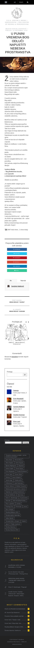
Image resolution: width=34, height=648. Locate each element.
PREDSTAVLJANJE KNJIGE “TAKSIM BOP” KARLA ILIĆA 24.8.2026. (16, 580)
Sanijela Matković (19, 407)
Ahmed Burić (18, 459)
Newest (8, 386)
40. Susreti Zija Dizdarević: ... (13, 612)
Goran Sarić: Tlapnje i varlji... (13, 619)
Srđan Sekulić (10, 518)
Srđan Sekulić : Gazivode (17, 310)
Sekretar (16, 390)
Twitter (17, 253)
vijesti (7, 524)
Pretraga (9, 371)
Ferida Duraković (22, 471)
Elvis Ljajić (16, 421)
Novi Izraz (20, 495)
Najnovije (23, 280)
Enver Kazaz (19, 468)
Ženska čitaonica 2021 (12, 530)
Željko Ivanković (15, 524)
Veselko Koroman (19, 415)
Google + (17, 262)
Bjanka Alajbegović (11, 465)
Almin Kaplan (9, 462)
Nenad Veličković (10, 495)
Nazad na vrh (16, 644)
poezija (19, 503)
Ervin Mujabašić (18, 398)
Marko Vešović (10, 486)
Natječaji (8, 492)
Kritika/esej (9, 483)
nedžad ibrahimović (18, 492)
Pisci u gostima (10, 503)
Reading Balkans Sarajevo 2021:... (14, 627)
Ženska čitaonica (10, 527)
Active (11, 386)
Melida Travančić (21, 486)
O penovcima (24, 497)
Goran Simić (18, 474)
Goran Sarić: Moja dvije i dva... (13, 623)
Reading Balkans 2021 (12, 512)
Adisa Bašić (9, 459)
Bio (11, 280)
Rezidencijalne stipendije (13, 515)
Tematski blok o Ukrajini (12, 521)
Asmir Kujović (19, 462)
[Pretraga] (25, 374)
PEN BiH (8, 500)
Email (17, 270)
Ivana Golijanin (16, 477)
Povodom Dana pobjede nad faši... (14, 616)
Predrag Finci (9, 506)
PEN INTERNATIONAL (19, 500)
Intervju (8, 477)
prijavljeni (15, 357)
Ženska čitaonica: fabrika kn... (13, 630)
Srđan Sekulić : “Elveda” (17, 301)
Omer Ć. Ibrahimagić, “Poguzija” (17, 587)
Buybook (21, 465)
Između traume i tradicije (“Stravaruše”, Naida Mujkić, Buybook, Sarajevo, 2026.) (16, 593)
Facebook (17, 249)
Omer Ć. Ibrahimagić (12, 497)
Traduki (23, 521)
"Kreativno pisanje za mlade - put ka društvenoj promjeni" (16, 456)
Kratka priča (18, 480)
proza (25, 506)
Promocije (18, 506)
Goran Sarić (9, 474)
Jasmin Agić (9, 480)
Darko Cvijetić (10, 468)
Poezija (9, 30)
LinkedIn (17, 266)
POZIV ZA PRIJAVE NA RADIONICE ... (16, 609)
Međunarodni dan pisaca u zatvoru (16, 489)
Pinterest (17, 257)
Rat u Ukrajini (9, 509)
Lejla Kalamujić (18, 483)
